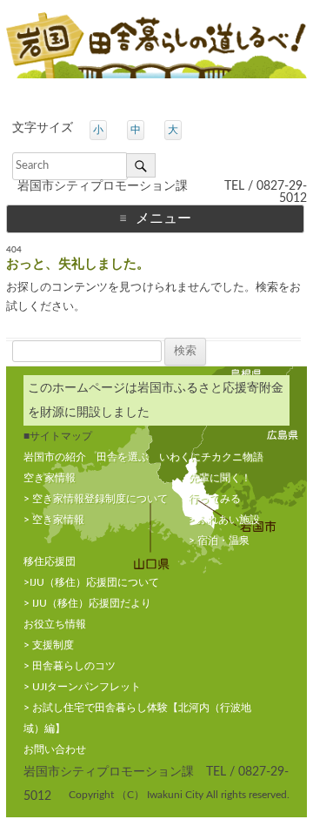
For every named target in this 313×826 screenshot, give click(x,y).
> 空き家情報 (53, 519)
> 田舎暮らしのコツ (69, 666)
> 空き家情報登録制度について (95, 499)
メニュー (163, 218)
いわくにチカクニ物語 (211, 457)
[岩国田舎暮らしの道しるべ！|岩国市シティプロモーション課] (156, 49)
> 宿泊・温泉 (219, 540)
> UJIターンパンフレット (82, 687)
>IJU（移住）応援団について (91, 582)
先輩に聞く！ (220, 478)
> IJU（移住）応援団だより (87, 603)
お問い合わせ (54, 749)
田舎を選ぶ (123, 457)
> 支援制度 (48, 645)
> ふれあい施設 (224, 519)
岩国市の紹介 (54, 457)
